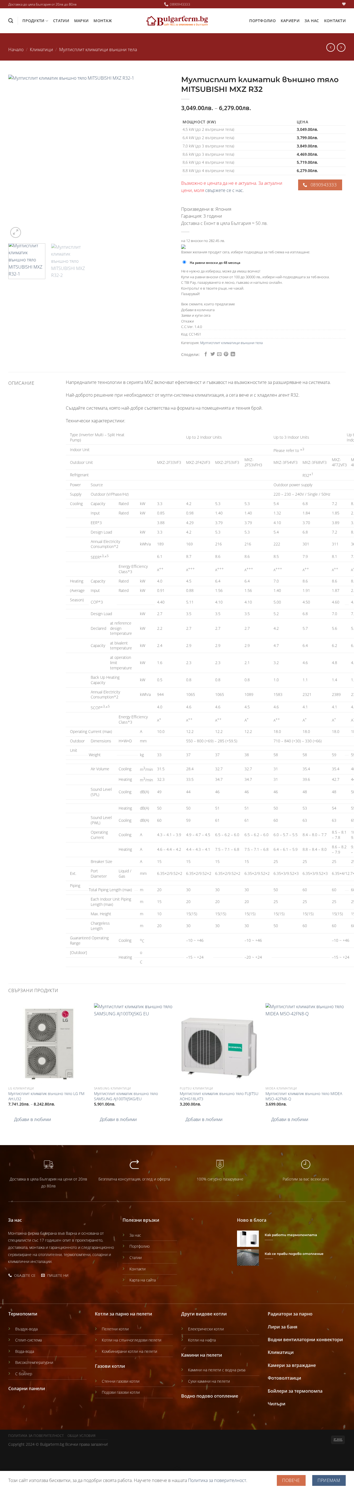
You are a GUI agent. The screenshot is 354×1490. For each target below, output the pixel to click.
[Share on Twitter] (212, 354)
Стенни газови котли (120, 1381)
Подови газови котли (121, 1392)
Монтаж (102, 20)
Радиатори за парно (290, 1314)
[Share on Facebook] (206, 354)
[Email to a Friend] (219, 354)
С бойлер (23, 1373)
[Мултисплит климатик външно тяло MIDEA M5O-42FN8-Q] (306, 1043)
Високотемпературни (34, 1362)
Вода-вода (24, 1351)
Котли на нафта (202, 1340)
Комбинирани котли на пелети (129, 1351)
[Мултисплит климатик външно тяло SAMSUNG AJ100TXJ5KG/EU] (134, 1043)
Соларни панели (26, 1388)
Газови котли (110, 1366)
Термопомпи (22, 1314)
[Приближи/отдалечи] (21, 1457)
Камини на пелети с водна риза (216, 1369)
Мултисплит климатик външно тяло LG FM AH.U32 (46, 1096)
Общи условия (81, 1435)
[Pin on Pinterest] (226, 354)
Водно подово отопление (209, 1396)
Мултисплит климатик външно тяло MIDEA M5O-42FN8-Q (304, 1096)
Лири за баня (282, 1327)
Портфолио (262, 20)
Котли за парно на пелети (123, 1314)
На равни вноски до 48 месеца (215, 263)
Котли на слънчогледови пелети (131, 1340)
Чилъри (276, 1404)
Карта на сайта (142, 1280)
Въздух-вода (26, 1329)
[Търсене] (10, 21)
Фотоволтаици (284, 1378)
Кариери (290, 20)
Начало (16, 49)
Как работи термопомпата (291, 1235)
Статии (61, 20)
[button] (29, 1119)
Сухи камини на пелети (209, 1381)
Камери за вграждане (292, 1365)
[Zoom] (15, 232)
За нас (311, 20)
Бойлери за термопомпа (295, 1391)
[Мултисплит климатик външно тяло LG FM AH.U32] (48, 1043)
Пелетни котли (115, 1329)
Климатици (41, 49)
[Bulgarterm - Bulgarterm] (177, 21)
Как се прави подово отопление (294, 1254)
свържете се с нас (224, 190)
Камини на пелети (201, 1355)
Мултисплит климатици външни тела (98, 49)
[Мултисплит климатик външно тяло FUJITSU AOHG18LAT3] (220, 1043)
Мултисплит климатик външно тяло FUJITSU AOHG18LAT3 (219, 1096)
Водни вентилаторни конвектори (305, 1339)
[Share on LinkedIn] (233, 354)
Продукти (33, 20)
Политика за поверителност (36, 1435)
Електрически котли (206, 1329)
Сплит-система (28, 1340)
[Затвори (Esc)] (5, 1457)
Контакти (335, 20)
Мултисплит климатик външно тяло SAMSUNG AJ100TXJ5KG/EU (126, 1096)
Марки (81, 20)
